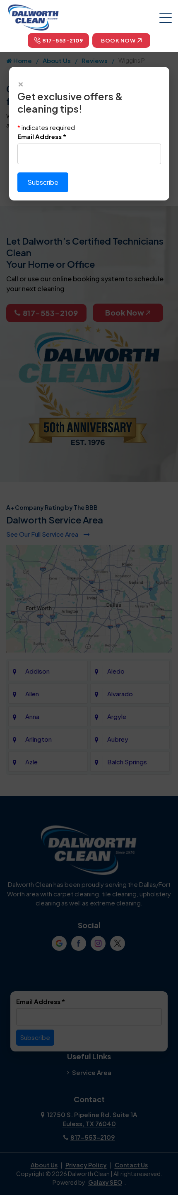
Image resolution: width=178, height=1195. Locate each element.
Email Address (41, 136)
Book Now (118, 40)
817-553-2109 (62, 40)
